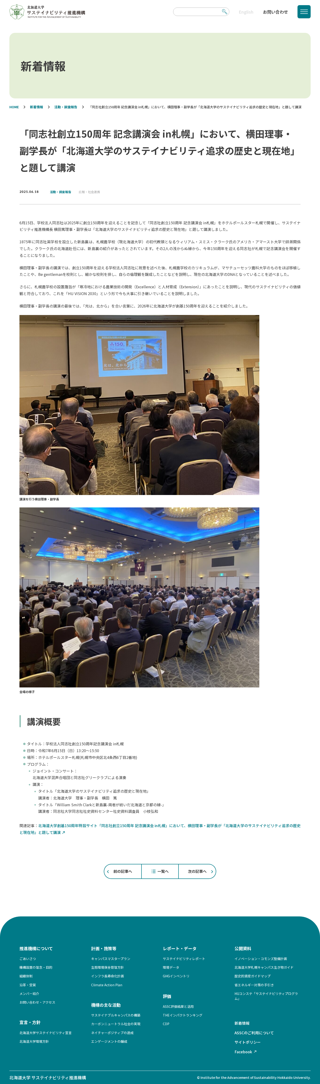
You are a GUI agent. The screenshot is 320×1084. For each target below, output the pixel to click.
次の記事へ (197, 871)
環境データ (171, 967)
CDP (166, 1023)
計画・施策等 (103, 948)
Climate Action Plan (106, 985)
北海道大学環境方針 (34, 1041)
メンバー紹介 (29, 993)
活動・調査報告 (60, 192)
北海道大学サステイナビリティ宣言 (45, 1032)
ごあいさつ (27, 958)
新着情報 (241, 1023)
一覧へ (163, 871)
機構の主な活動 (106, 1005)
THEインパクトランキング (182, 1015)
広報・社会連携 (89, 192)
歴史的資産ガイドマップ (252, 976)
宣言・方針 (30, 1022)
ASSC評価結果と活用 (178, 1006)
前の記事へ (122, 871)
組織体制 (26, 976)
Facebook (243, 1051)
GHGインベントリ (176, 976)
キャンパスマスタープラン (110, 958)
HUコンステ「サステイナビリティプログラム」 (266, 996)
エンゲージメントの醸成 (109, 1041)
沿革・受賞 (27, 985)
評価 (167, 996)
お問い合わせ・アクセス (37, 1002)
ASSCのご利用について (254, 1032)
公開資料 (242, 948)
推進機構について (36, 948)
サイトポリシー (247, 1042)
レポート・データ (180, 948)
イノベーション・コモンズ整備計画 (260, 958)
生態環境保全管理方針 (107, 967)
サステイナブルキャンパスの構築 (115, 1015)
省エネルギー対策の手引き (254, 985)
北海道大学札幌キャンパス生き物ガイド (264, 967)
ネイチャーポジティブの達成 (112, 1032)
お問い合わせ (275, 12)
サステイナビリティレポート (184, 958)
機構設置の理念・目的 (35, 967)
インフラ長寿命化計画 (107, 976)
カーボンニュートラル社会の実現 (115, 1023)
